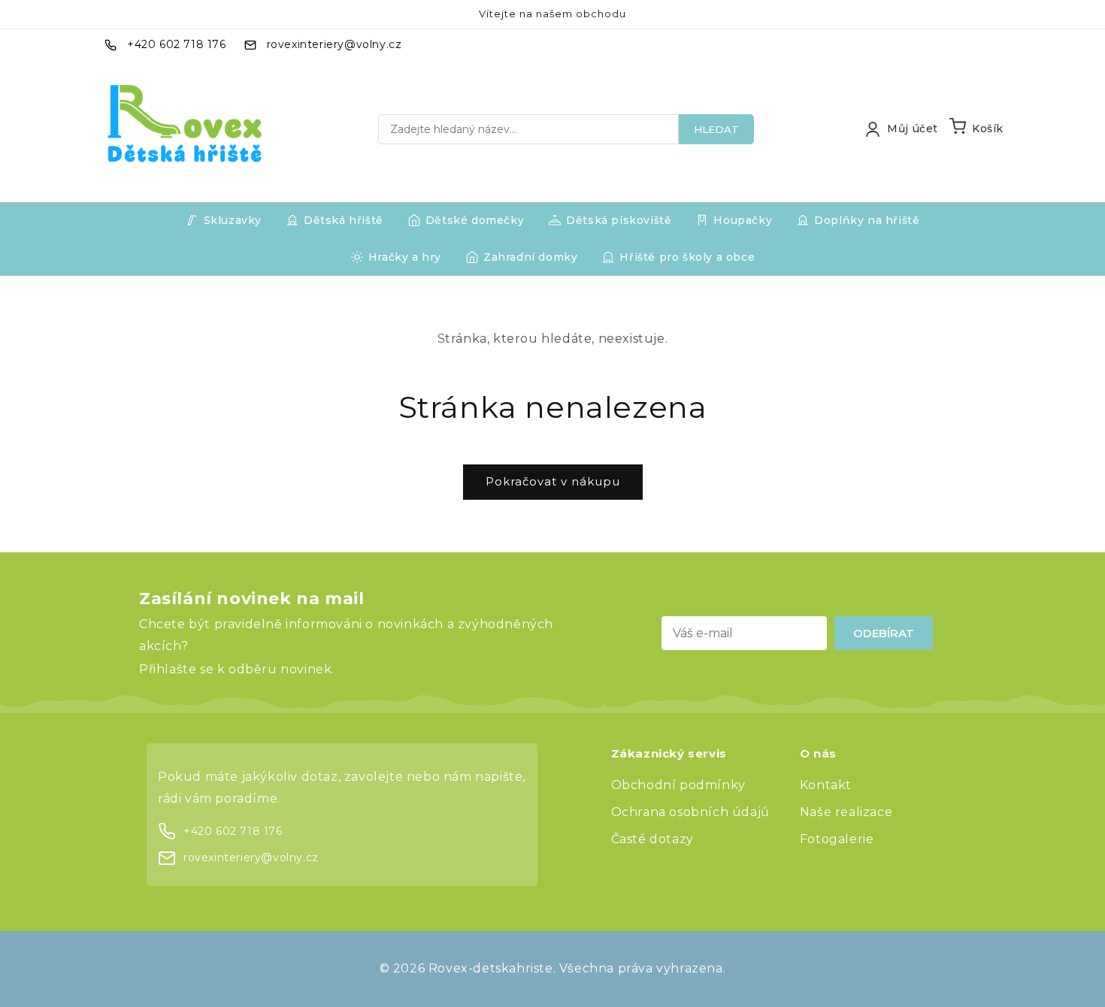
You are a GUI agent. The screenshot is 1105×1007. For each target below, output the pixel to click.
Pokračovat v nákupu (553, 481)
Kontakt (826, 785)
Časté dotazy (652, 839)
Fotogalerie (837, 839)
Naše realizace (846, 812)
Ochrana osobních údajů (690, 812)
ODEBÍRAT (883, 633)
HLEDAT (716, 129)
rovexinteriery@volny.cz (334, 44)
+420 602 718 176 (176, 44)
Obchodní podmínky (678, 785)
